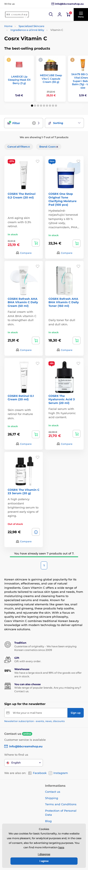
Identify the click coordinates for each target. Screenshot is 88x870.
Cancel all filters (17, 146)
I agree (44, 861)
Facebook (40, 773)
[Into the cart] (36, 242)
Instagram (60, 773)
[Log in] (59, 14)
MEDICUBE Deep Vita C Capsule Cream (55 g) (51, 78)
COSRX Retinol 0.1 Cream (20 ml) (21, 397)
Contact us (52, 791)
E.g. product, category (29, 37)
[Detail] (36, 531)
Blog (48, 821)
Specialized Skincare (31, 26)
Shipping (51, 798)
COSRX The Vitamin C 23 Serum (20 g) (23, 491)
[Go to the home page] (17, 14)
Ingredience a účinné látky (27, 30)
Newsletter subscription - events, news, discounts (34, 721)
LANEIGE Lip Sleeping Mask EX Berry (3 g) (19, 80)
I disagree (44, 854)
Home (8, 26)
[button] (51, 14)
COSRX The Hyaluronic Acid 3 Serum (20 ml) (61, 399)
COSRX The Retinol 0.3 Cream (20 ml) (21, 195)
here (61, 847)
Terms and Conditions (60, 804)
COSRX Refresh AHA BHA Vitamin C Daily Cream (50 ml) (23, 302)
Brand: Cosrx (47, 146)
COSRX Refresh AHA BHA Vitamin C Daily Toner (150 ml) (63, 302)
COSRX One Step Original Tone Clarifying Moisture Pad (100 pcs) (62, 199)
